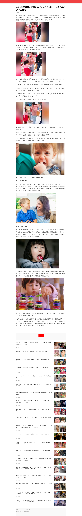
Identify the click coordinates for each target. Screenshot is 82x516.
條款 (24, 511)
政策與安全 (21, 511)
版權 (28, 511)
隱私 (26, 511)
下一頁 (41, 335)
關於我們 (17, 511)
